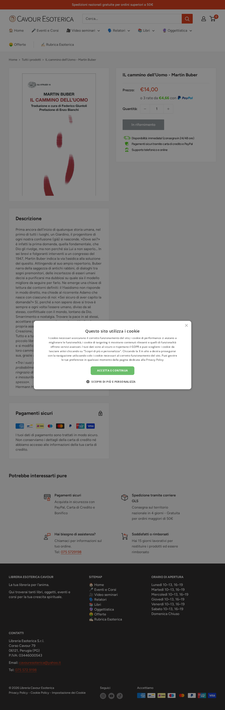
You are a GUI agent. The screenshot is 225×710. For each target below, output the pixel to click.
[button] (113, 381)
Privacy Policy (154, 360)
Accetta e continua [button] (112, 370)
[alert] (112, 355)
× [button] (186, 325)
